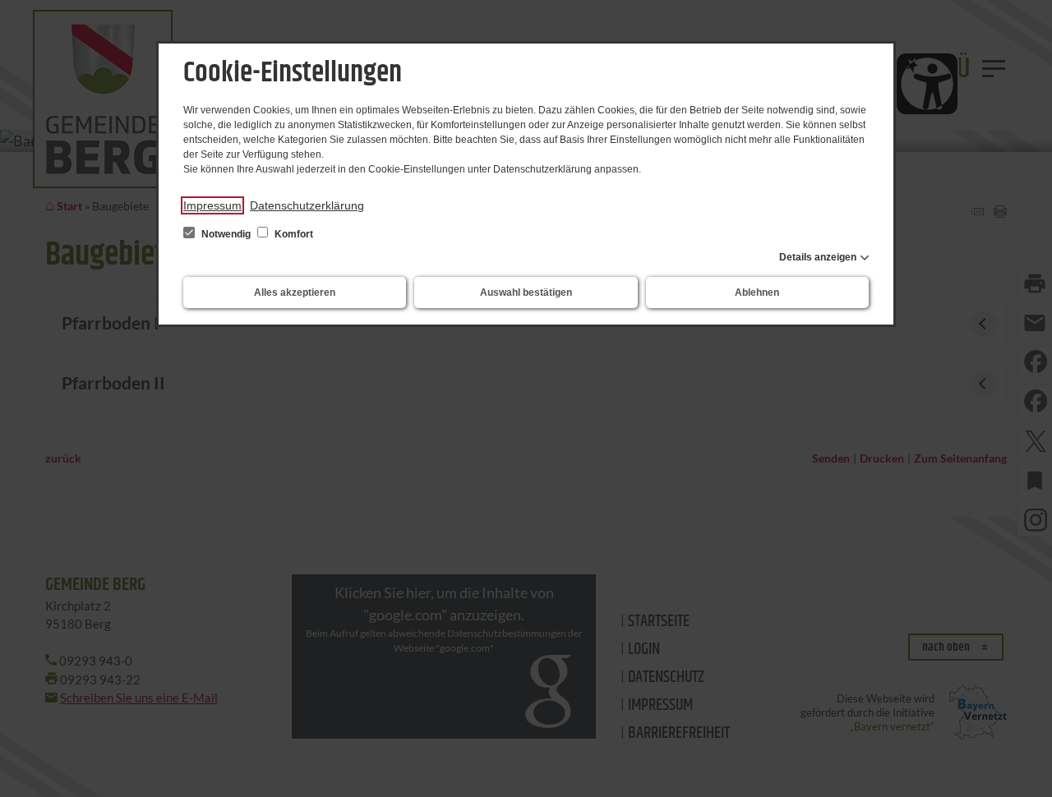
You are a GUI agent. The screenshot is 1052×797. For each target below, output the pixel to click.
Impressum (212, 205)
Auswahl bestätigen (526, 292)
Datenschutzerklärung (307, 205)
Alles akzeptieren (294, 292)
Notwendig (226, 234)
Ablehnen (757, 292)
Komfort (292, 234)
